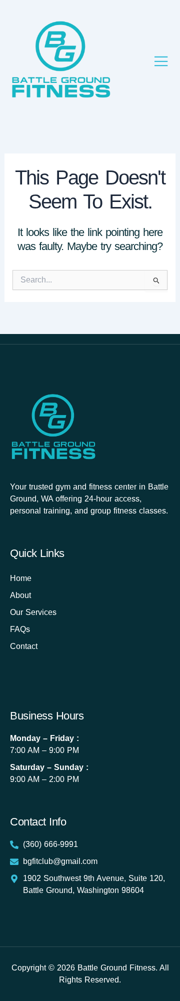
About (20, 595)
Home (21, 578)
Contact (24, 646)
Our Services (33, 612)
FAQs (20, 629)
